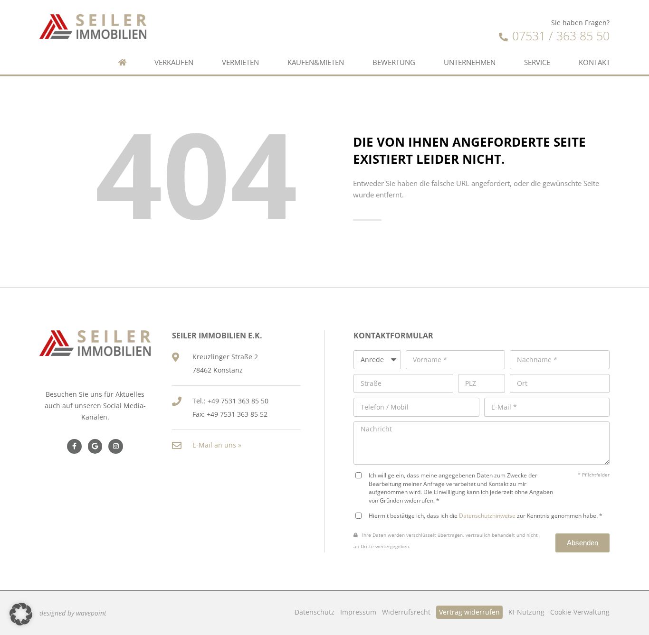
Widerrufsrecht (406, 611)
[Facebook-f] (74, 446)
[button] (21, 614)
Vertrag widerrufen (469, 611)
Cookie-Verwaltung (580, 611)
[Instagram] (115, 446)
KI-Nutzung (526, 611)
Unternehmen (470, 62)
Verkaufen (173, 62)
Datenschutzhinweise (487, 515)
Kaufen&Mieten (315, 62)
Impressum (358, 611)
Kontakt (594, 62)
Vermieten (240, 62)
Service (537, 62)
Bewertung (393, 62)
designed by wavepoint (72, 612)
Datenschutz (314, 611)
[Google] (95, 446)
